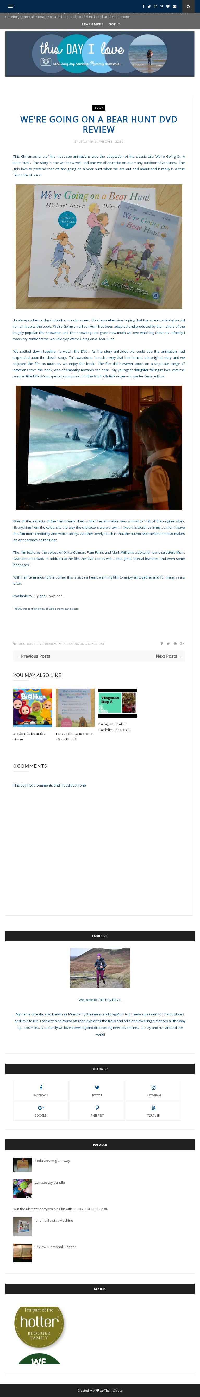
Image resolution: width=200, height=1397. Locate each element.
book (99, 107)
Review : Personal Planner (55, 1246)
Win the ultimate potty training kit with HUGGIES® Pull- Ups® (60, 1209)
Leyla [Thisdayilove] (96, 141)
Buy (36, 596)
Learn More (92, 24)
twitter (97, 1095)
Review (51, 644)
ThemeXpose (113, 1390)
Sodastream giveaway (52, 1160)
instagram (153, 1095)
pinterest (97, 1115)
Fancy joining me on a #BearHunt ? (74, 736)
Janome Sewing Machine (54, 1220)
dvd (40, 644)
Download (54, 596)
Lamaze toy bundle (50, 1182)
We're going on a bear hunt (82, 644)
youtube (153, 1115)
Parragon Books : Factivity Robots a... (114, 727)
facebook (41, 1095)
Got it (114, 24)
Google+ (40, 1115)
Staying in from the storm (29, 736)
